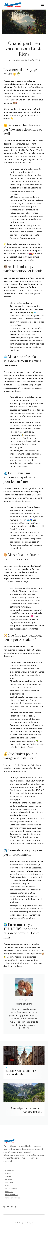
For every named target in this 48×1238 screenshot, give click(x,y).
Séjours (8, 1179)
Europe (8, 1176)
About (8, 1186)
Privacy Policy (11, 1195)
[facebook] (12, 1207)
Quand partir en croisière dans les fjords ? (26, 1110)
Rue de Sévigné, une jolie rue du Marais (21, 1072)
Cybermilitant (11, 1189)
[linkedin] (15, 1207)
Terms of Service (12, 1198)
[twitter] (8, 1207)
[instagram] (4, 1207)
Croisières (9, 1170)
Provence (9, 1182)
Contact (9, 1192)
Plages (8, 1173)
